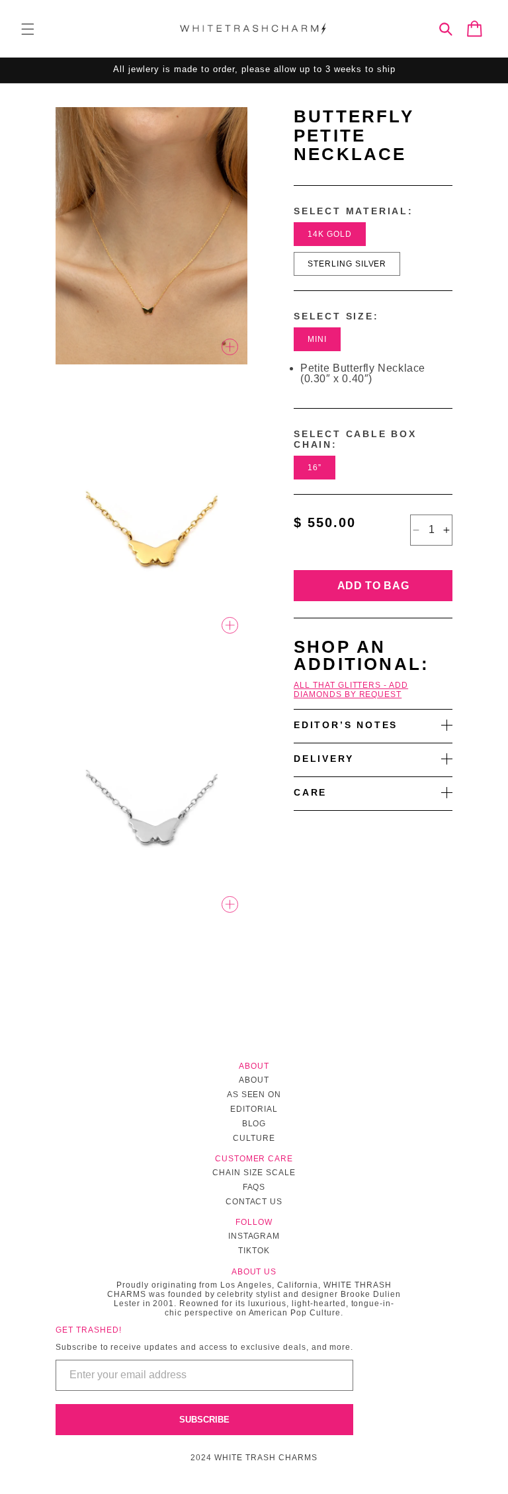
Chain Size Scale (253, 1172)
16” (314, 467)
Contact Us (254, 1201)
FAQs (254, 1187)
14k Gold (330, 234)
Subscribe (204, 1420)
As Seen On (254, 1094)
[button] (27, 29)
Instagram (254, 1236)
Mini (317, 339)
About (254, 1080)
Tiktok (254, 1250)
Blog (254, 1123)
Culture (254, 1138)
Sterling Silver (347, 264)
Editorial (254, 1109)
